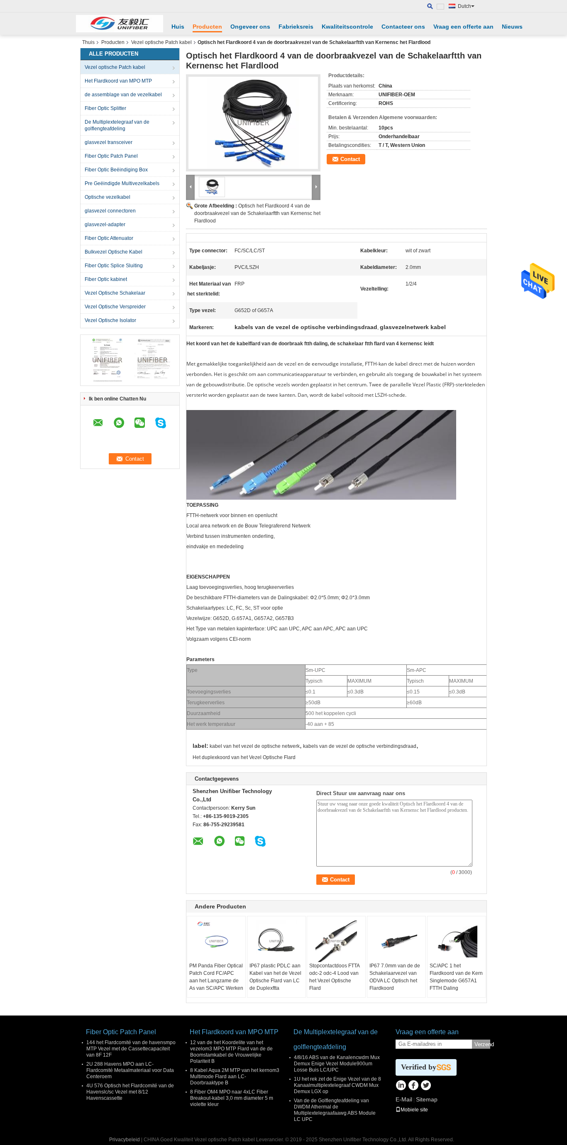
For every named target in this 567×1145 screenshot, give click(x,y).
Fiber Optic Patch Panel (111, 156)
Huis (177, 26)
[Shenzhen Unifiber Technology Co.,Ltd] (119, 23)
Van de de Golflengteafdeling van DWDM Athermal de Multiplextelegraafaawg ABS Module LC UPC (335, 1110)
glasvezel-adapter (105, 224)
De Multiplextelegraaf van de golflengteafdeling (117, 125)
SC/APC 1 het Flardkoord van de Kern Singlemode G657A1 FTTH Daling (456, 977)
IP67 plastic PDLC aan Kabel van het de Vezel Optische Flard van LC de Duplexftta (275, 977)
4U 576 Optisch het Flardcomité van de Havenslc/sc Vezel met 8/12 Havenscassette (130, 1092)
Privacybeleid (124, 1140)
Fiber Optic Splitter (105, 108)
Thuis (88, 42)
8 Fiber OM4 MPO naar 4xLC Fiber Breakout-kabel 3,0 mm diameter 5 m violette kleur (231, 1098)
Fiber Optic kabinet (106, 279)
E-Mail (404, 1099)
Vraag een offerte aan (463, 26)
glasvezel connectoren (110, 211)
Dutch (464, 6)
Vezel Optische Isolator (110, 320)
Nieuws (512, 26)
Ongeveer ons (250, 26)
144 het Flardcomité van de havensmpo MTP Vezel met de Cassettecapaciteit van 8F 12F (131, 1049)
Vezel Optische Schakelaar (115, 293)
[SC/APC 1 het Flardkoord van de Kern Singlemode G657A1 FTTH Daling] (457, 941)
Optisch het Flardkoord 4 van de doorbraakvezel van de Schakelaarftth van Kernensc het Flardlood (257, 213)
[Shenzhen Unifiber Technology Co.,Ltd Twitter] (425, 1086)
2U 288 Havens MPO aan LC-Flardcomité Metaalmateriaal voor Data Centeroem (130, 1070)
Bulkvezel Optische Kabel (113, 252)
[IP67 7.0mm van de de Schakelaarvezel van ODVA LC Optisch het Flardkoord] (396, 941)
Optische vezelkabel (107, 197)
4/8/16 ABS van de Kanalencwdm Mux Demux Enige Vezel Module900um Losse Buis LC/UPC (337, 1064)
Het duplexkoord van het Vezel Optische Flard (244, 757)
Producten (207, 26)
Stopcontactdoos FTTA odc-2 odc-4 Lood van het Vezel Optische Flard (334, 977)
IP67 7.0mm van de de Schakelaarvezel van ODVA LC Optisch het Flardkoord (394, 977)
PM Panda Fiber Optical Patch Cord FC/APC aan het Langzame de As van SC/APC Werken (216, 977)
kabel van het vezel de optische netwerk (255, 746)
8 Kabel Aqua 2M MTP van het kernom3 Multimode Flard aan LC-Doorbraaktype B (234, 1076)
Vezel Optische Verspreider (115, 307)
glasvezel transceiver (108, 142)
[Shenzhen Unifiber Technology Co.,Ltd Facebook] (413, 1086)
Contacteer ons (403, 26)
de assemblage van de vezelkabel (123, 95)
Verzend (482, 1044)
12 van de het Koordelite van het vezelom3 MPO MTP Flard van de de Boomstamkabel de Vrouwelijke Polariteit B (231, 1052)
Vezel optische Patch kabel (161, 42)
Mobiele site (414, 1110)
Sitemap (426, 1099)
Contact (350, 159)
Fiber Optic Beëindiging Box (116, 170)
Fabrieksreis (296, 26)
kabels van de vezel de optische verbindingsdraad (359, 746)
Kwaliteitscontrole (347, 26)
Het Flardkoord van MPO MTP (118, 81)
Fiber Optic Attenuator (109, 238)
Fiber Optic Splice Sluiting (114, 266)
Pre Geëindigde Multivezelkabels (122, 183)
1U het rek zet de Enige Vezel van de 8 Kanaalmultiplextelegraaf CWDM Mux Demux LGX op (337, 1085)
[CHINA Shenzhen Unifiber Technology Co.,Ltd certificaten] (107, 360)
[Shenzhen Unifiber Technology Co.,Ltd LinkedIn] (401, 1086)
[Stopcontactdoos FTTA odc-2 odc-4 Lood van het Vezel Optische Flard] (336, 941)
